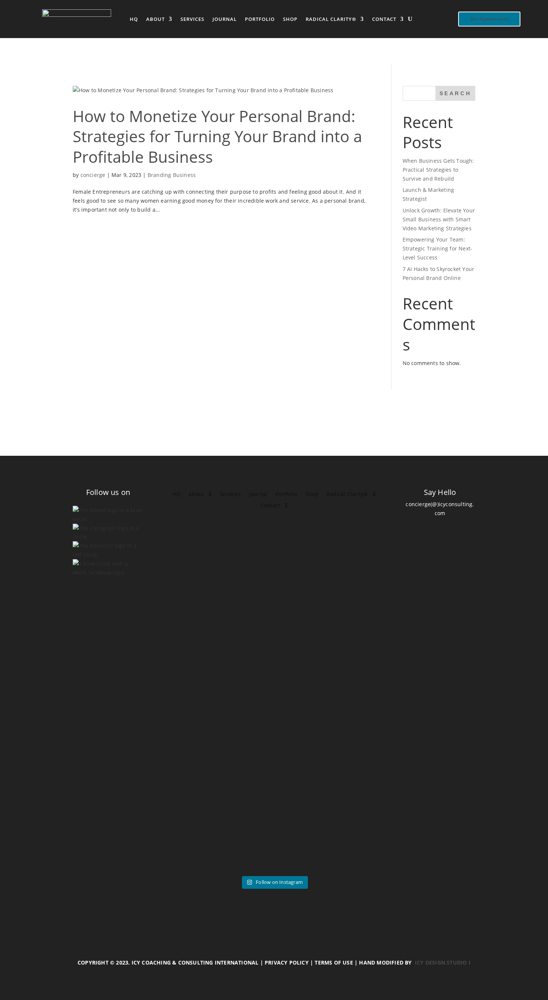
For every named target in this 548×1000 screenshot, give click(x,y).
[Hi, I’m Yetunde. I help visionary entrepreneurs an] (240, 714)
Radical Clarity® (331, 19)
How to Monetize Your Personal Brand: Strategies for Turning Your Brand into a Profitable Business (217, 136)
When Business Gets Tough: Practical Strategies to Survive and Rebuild (438, 169)
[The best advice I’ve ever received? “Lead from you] (105, 736)
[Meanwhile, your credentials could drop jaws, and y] (443, 683)
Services (192, 19)
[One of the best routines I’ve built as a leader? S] (173, 723)
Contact (384, 19)
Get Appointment (489, 19)
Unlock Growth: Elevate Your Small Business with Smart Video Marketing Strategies (439, 219)
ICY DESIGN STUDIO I (442, 962)
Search (456, 93)
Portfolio (260, 19)
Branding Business (172, 174)
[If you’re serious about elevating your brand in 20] (308, 701)
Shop (290, 19)
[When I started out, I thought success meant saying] (376, 736)
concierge (93, 174)
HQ (134, 19)
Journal (224, 19)
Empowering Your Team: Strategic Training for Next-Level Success (438, 248)
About (155, 19)
